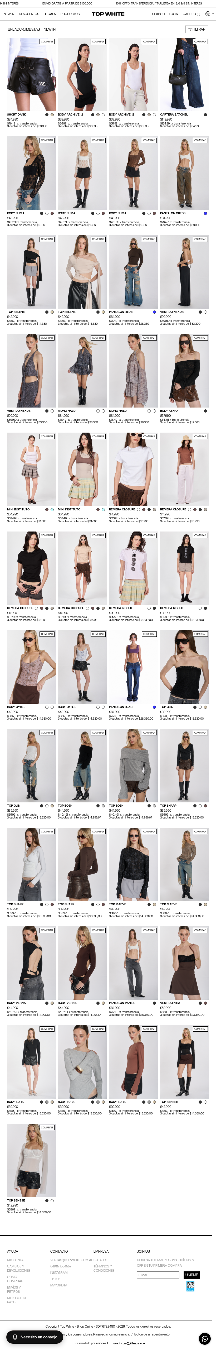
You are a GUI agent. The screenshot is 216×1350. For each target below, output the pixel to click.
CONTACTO (59, 1251)
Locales (100, 1260)
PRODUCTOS (70, 14)
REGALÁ (50, 14)
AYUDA (12, 1251)
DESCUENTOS (29, 14)
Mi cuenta (15, 1260)
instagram (59, 1273)
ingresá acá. (122, 1334)
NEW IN (9, 14)
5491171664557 (60, 1266)
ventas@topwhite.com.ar (71, 1260)
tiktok (55, 1279)
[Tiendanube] (129, 1344)
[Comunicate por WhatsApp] (205, 1339)
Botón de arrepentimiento (152, 1334)
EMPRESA (101, 1251)
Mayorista (58, 1285)
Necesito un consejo (39, 1337)
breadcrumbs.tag (24, 29)
